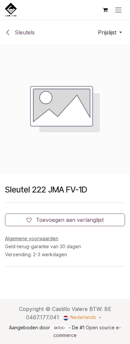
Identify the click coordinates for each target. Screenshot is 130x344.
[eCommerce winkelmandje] (105, 9)
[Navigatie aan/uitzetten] (118, 10)
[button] (110, 32)
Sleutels (24, 32)
